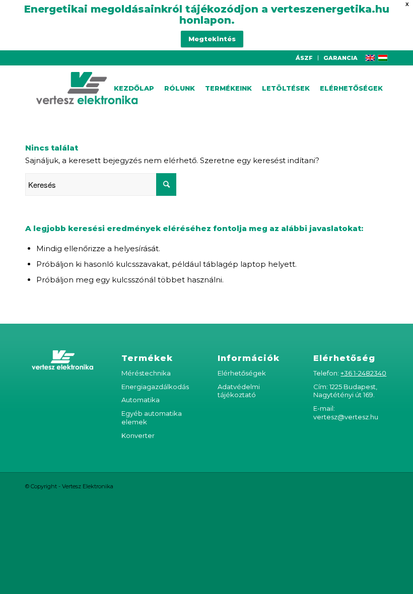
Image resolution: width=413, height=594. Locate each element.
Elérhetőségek (242, 373)
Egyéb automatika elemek (151, 417)
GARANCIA (340, 57)
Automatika (140, 400)
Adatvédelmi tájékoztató (239, 391)
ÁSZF (304, 57)
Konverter (138, 435)
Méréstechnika (146, 373)
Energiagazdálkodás (155, 387)
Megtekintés (212, 39)
